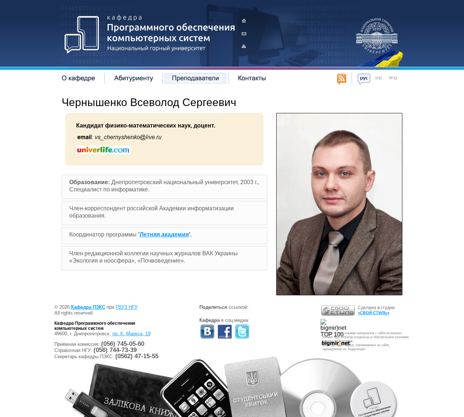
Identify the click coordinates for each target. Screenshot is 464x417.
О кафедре (78, 78)
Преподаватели (195, 78)
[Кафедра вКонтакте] (207, 338)
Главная (243, 20)
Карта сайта (243, 46)
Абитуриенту (133, 78)
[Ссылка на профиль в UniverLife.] (103, 152)
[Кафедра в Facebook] (225, 338)
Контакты (243, 33)
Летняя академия (164, 234)
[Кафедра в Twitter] (242, 338)
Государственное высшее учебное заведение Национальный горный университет (377, 34)
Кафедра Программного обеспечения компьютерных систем (147, 32)
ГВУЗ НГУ (126, 307)
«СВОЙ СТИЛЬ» (373, 313)
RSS (341, 79)
